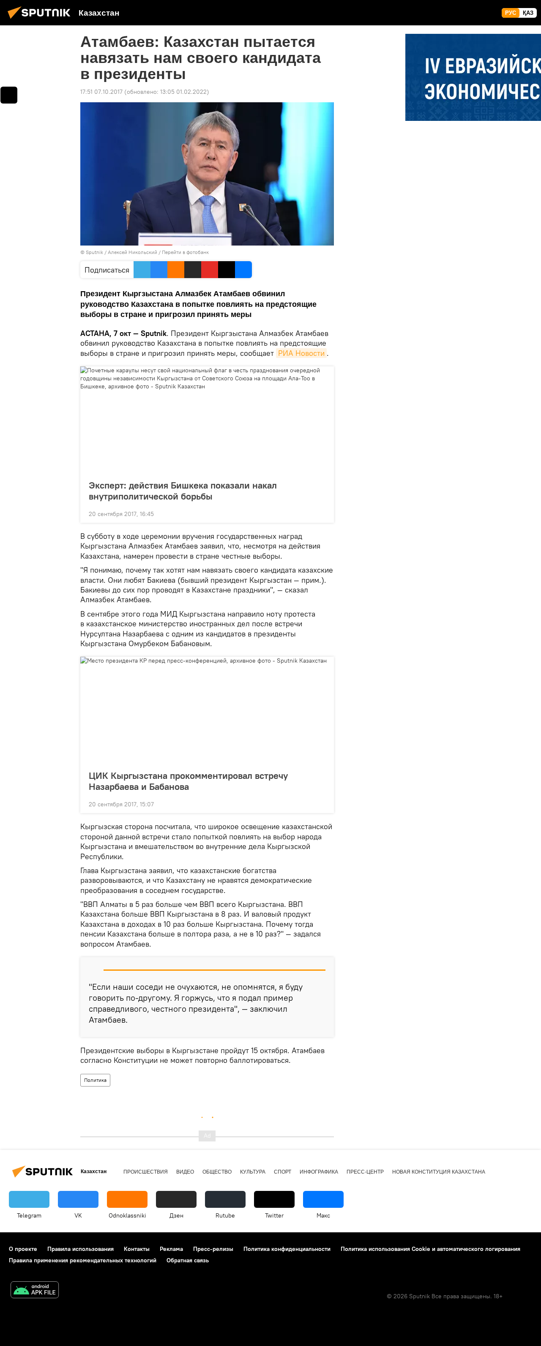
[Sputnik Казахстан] (41, 20)
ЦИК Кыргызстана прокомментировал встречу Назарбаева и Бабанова (188, 781)
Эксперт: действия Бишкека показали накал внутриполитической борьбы (183, 491)
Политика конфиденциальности (287, 1249)
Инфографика (319, 1172)
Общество (217, 1172)
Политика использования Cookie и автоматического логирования (430, 1249)
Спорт (282, 1172)
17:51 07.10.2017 (101, 92)
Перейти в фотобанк (185, 252)
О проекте (23, 1249)
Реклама (171, 1249)
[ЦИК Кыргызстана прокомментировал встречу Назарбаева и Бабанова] (207, 711)
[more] (320, 513)
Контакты (137, 1249)
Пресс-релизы (213, 1249)
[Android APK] (34, 1290)
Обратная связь (188, 1260)
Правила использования (80, 1249)
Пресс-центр (365, 1172)
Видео (185, 1172)
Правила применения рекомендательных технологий (82, 1260)
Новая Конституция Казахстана (438, 1172)
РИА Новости (301, 353)
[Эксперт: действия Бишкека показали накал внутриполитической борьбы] (207, 420)
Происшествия (145, 1172)
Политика (95, 1080)
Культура (252, 1172)
